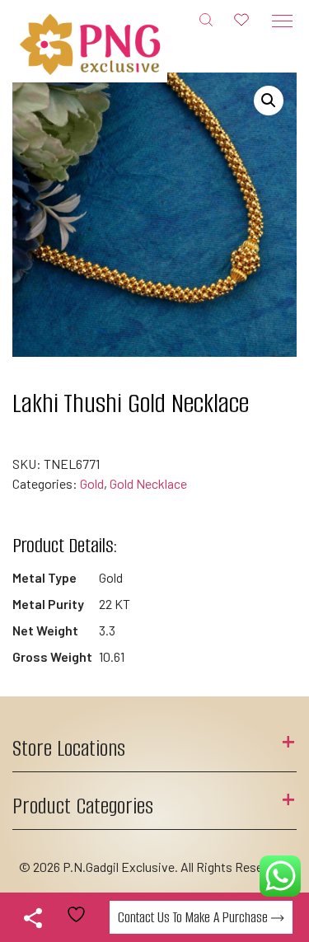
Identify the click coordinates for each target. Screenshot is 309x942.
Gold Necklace (148, 483)
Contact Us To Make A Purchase (194, 917)
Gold (92, 483)
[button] (268, 100)
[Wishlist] (241, 19)
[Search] (206, 19)
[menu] (282, 21)
